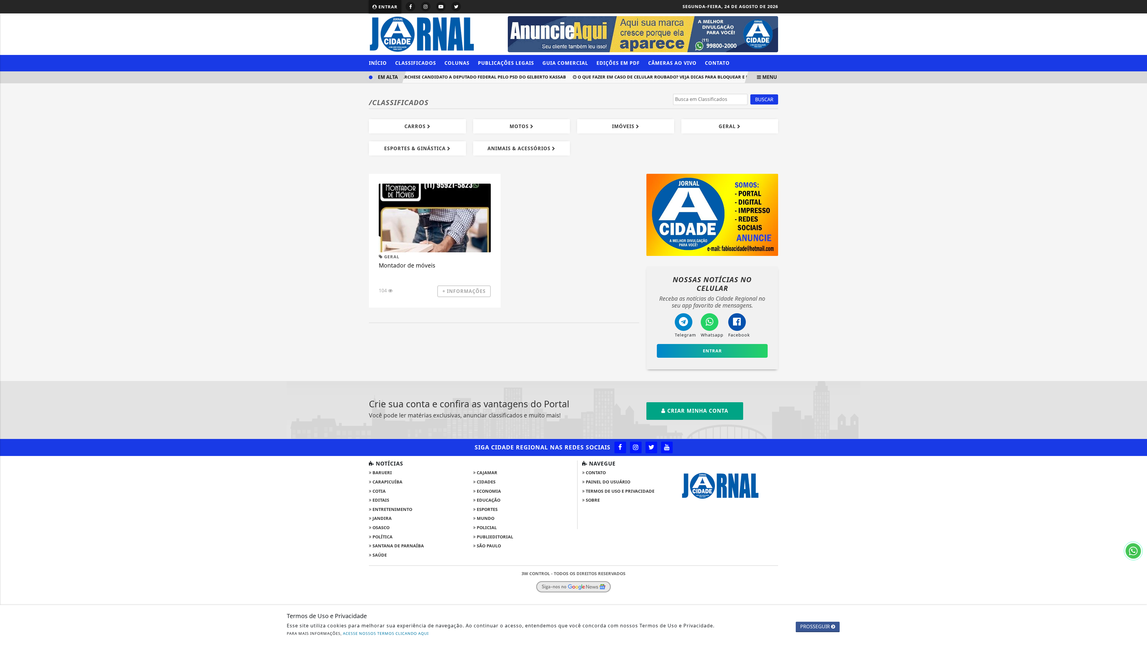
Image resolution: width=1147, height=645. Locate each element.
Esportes (487, 509)
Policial (486, 527)
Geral (728, 126)
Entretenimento (391, 509)
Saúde (379, 555)
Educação (488, 500)
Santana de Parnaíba (397, 546)
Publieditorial (494, 537)
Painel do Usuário (607, 482)
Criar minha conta (696, 410)
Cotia (378, 491)
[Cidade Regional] (435, 33)
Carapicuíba (386, 482)
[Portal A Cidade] (643, 33)
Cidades (486, 482)
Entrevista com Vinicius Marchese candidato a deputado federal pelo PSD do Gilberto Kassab (440, 77)
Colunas (457, 63)
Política (381, 537)
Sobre (592, 500)
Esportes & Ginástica (415, 148)
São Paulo (488, 546)
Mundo (485, 518)
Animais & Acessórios (519, 148)
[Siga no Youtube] (441, 6)
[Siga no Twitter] (456, 6)
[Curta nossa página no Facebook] (620, 447)
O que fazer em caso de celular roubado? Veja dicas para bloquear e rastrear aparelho (673, 77)
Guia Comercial (565, 63)
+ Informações (464, 291)
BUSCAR (764, 99)
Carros (415, 126)
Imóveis (624, 126)
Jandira (381, 518)
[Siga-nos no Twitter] (651, 447)
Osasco (380, 527)
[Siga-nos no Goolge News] (573, 586)
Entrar (387, 7)
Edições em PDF (618, 63)
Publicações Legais (506, 63)
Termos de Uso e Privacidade (619, 491)
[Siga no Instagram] (425, 6)
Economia (488, 491)
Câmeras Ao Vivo (672, 63)
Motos (520, 126)
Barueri (381, 472)
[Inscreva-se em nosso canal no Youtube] (667, 447)
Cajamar (486, 472)
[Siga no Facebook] (410, 6)
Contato (717, 63)
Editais (380, 500)
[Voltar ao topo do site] (1138, 387)
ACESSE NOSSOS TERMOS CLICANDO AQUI (386, 633)
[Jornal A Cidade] (712, 214)
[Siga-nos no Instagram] (636, 447)
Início (378, 63)
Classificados (415, 63)
